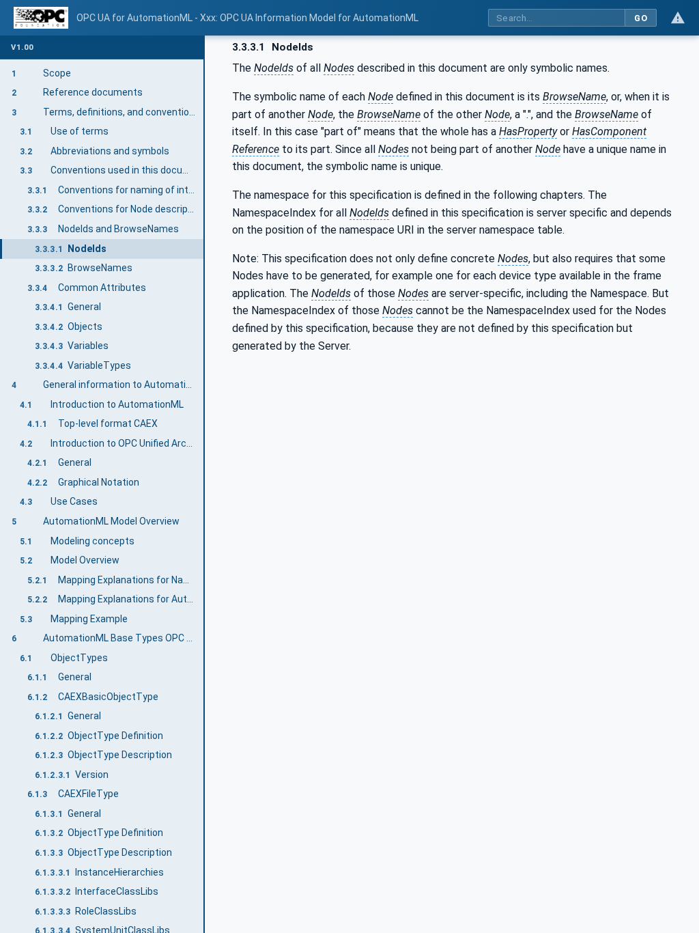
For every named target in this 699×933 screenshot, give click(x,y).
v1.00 (22, 47)
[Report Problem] (677, 17)
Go (640, 18)
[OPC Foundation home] (41, 18)
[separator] (205, 484)
